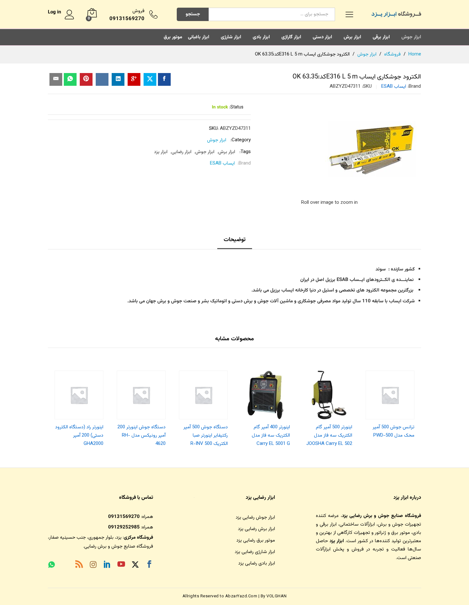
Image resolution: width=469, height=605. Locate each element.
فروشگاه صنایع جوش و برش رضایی (118, 546)
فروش (138, 11)
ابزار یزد (161, 152)
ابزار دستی (322, 37)
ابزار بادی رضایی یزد (256, 563)
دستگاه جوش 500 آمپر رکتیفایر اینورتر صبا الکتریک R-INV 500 (205, 436)
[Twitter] (135, 566)
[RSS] (79, 565)
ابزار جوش (411, 37)
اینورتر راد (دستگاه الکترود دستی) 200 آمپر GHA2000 (79, 436)
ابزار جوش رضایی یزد (255, 517)
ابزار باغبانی (198, 37)
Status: (236, 107)
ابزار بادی (261, 37)
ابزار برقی (381, 37)
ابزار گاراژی (291, 37)
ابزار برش (352, 37)
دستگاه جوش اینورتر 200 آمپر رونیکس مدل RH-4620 (141, 436)
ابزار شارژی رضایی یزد (255, 552)
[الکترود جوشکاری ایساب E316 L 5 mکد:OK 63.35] (164, 79)
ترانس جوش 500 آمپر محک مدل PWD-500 (393, 431)
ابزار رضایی (181, 152)
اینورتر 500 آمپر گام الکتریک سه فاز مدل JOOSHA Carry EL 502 (329, 436)
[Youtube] (121, 565)
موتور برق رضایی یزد (255, 540)
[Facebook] (149, 565)
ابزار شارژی (231, 37)
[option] (390, 403)
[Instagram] (93, 566)
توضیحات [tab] (235, 240)
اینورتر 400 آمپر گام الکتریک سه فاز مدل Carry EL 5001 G (271, 436)
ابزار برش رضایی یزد (256, 529)
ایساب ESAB (393, 86)
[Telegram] (65, 566)
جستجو (193, 14)
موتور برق (173, 37)
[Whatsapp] (51, 565)
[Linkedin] (107, 565)
